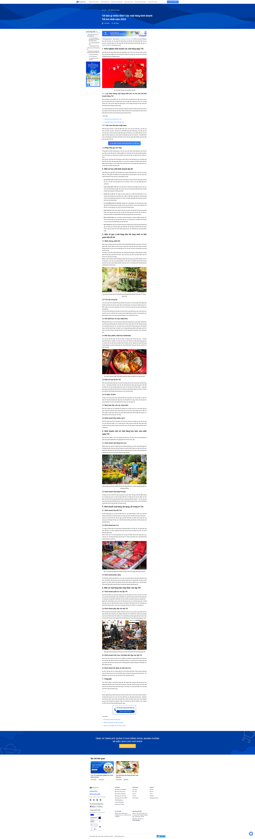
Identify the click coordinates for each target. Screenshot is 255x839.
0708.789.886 (136, 820)
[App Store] (93, 806)
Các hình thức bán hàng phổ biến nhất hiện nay (127, 776)
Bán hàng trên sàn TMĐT (121, 798)
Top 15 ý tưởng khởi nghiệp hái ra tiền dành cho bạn (102, 776)
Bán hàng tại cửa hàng (120, 795)
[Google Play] (99, 806)
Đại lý (151, 793)
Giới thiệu (134, 789)
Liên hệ (134, 795)
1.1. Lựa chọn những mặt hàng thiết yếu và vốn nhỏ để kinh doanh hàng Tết (94, 39)
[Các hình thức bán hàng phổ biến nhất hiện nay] (127, 767)
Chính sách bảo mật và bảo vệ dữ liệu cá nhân (101, 836)
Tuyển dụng (135, 798)
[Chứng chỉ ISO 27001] (96, 822)
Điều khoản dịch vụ (119, 836)
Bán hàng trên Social (120, 791)
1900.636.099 (95, 794)
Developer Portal (154, 798)
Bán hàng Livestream (120, 793)
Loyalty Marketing (119, 802)
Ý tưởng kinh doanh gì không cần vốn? (113, 119)
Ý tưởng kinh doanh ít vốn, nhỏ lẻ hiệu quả (114, 122)
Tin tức (134, 793)
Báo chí (151, 791)
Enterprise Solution (119, 804)
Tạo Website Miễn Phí (173, 1)
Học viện (134, 791)
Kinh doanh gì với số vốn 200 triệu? (112, 719)
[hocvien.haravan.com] (81, 2)
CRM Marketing (119, 800)
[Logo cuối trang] (94, 787)
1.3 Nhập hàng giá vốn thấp (94, 45)
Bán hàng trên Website (120, 789)
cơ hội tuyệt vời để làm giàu (126, 39)
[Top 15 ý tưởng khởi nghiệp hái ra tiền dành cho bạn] (102, 767)
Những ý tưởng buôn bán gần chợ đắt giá (113, 722)
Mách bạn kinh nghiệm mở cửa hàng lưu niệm (115, 725)
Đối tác (151, 789)
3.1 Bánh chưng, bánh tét (93, 54)
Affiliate (152, 795)
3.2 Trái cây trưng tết (93, 56)
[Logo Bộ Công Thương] (160, 836)
